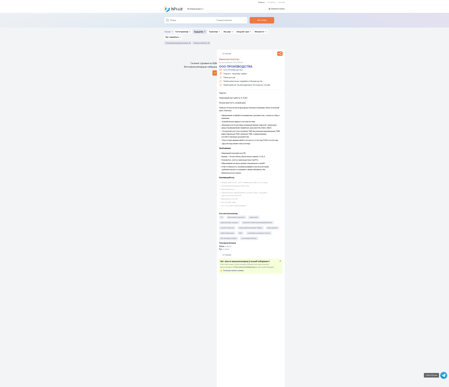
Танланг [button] (167, 32)
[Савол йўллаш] (443, 375)
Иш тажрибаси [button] (172, 37)
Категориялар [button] (182, 32)
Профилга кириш (278, 9)
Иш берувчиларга (194, 9)
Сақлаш (227, 53)
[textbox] (189, 20)
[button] (280, 53)
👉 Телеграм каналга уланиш (232, 270)
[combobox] (189, 20)
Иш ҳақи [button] (227, 32)
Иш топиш (261, 20)
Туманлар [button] (213, 32)
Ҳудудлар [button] (198, 32)
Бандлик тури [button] (243, 32)
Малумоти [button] (259, 32)
